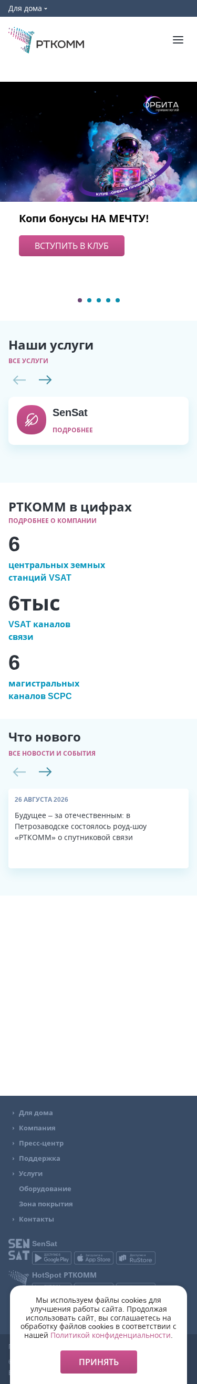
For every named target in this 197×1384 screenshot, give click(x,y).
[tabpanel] (98, 169)
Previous (18, 379)
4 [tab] (108, 300)
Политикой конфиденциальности (110, 1335)
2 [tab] (89, 300)
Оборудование (45, 1188)
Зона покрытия (46, 1204)
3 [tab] (99, 300)
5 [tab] (118, 300)
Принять (99, 1362)
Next (45, 379)
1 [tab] (80, 300)
